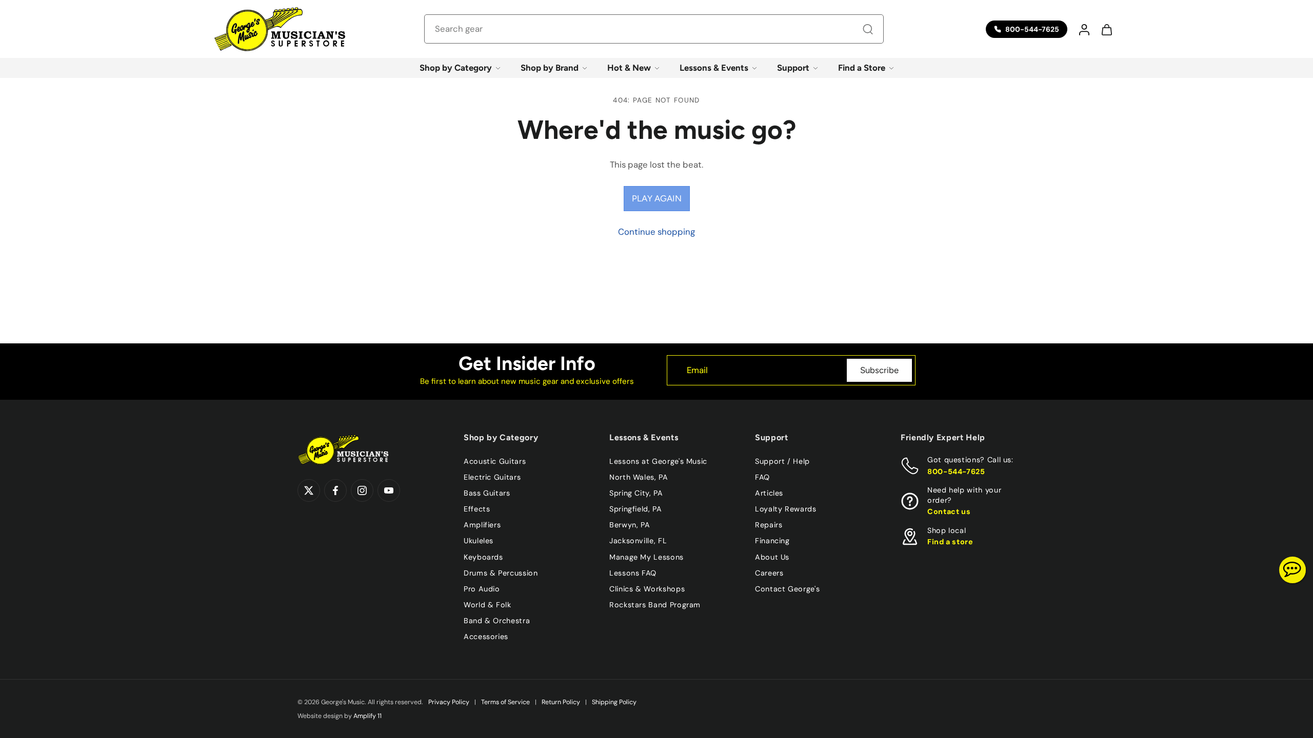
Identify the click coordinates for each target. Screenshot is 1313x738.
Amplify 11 (367, 716)
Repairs (768, 524)
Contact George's (787, 588)
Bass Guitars (487, 493)
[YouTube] (388, 490)
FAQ (762, 477)
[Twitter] (308, 490)
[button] (1083, 29)
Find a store (950, 541)
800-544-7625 (956, 471)
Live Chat (1292, 569)
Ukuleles (478, 540)
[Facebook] (335, 490)
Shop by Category (456, 68)
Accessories (486, 636)
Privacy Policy (448, 702)
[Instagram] (362, 490)
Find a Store (861, 68)
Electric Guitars (492, 477)
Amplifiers (482, 524)
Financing (772, 540)
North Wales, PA (638, 477)
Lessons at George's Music (658, 461)
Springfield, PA (635, 509)
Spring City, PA (636, 493)
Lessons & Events (714, 68)
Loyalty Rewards (786, 509)
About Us (772, 556)
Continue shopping (656, 231)
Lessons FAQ (632, 572)
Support (793, 68)
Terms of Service (505, 702)
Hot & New (629, 68)
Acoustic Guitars (495, 461)
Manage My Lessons (646, 556)
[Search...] (868, 29)
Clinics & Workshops (647, 588)
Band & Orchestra (497, 620)
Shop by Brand (550, 68)
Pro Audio (482, 588)
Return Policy (561, 702)
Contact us (948, 511)
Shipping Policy (614, 702)
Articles (769, 493)
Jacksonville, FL (638, 540)
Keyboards (483, 556)
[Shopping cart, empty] (1106, 29)
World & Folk (487, 604)
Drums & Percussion (501, 572)
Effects (477, 509)
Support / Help (782, 461)
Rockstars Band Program (655, 604)
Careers (769, 572)
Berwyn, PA (629, 524)
